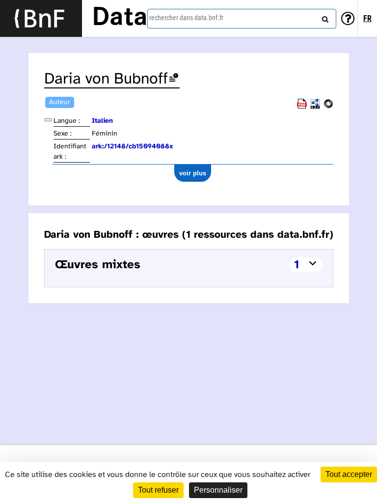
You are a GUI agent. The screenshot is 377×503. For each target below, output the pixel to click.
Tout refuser (158, 490)
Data (120, 18)
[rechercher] (324, 17)
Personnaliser (218, 490)
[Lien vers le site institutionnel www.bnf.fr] (41, 18)
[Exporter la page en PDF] (302, 107)
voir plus (192, 173)
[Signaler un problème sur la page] (174, 79)
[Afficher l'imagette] (48, 119)
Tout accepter (348, 474)
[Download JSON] (328, 107)
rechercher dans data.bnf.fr (186, 18)
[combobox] (241, 18)
